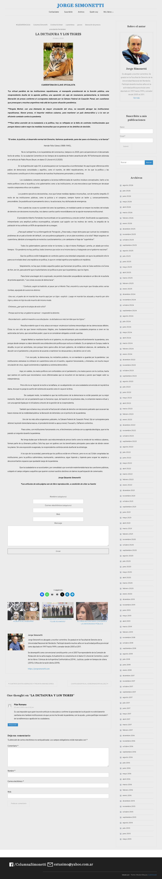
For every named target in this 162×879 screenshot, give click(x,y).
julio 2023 (126, 387)
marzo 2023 (127, 409)
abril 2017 (126, 719)
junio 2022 (127, 458)
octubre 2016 (128, 746)
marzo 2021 (127, 529)
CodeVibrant (152, 875)
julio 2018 (126, 659)
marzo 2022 (128, 474)
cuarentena (70, 25)
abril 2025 (127, 273)
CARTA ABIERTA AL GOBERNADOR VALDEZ (89, 684)
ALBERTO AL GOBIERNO (23, 621)
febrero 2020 (128, 588)
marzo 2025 (128, 278)
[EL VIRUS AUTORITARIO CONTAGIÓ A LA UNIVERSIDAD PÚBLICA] (92, 611)
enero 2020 (127, 594)
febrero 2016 (128, 790)
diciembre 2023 (129, 360)
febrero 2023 (128, 414)
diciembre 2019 (129, 599)
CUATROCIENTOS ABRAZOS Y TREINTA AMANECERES (32, 684)
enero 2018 (127, 670)
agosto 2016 (128, 757)
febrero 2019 (128, 632)
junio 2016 (126, 768)
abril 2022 (127, 469)
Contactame (54, 12)
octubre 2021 (128, 501)
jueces (79, 25)
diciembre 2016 (129, 736)
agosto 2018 (128, 654)
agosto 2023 (128, 381)
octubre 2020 (128, 545)
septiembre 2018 (129, 648)
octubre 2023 (128, 371)
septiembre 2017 (129, 692)
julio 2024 (127, 322)
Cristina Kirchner (56, 25)
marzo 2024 (128, 343)
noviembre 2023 (129, 365)
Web (58, 514)
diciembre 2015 (129, 801)
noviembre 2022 (129, 430)
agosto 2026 (128, 185)
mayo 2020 (127, 572)
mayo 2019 (127, 616)
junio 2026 (127, 196)
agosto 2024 (128, 316)
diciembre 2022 (129, 425)
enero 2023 (127, 420)
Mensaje (58, 523)
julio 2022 (127, 452)
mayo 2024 (127, 332)
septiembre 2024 (130, 311)
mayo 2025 (127, 267)
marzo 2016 (127, 785)
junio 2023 (127, 392)
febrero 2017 (128, 730)
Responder (13, 725)
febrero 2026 (128, 218)
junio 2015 (127, 834)
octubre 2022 (128, 436)
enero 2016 (127, 795)
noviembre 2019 (129, 605)
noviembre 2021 (129, 496)
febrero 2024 (128, 349)
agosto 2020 (128, 556)
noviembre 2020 (129, 539)
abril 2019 (126, 621)
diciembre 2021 (129, 490)
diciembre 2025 (129, 229)
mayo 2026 (127, 202)
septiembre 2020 (130, 550)
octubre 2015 (128, 812)
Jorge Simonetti (35, 635)
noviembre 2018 (129, 638)
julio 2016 (126, 763)
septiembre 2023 (130, 376)
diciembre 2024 (129, 294)
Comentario (13, 746)
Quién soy (94, 12)
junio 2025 (127, 262)
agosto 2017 (128, 697)
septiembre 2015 (129, 817)
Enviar (58, 551)
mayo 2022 (127, 463)
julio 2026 (126, 191)
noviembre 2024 (129, 300)
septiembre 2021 (129, 507)
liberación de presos (92, 25)
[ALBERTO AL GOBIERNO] (23, 611)
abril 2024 (127, 338)
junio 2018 (126, 665)
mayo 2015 (127, 839)
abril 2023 (127, 403)
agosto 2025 (128, 251)
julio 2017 (126, 703)
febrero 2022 (128, 480)
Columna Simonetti (40, 25)
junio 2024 (127, 327)
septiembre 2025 (130, 245)
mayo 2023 (127, 398)
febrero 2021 (128, 534)
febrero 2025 (128, 283)
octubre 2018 (128, 643)
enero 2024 (127, 354)
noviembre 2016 (129, 741)
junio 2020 (127, 567)
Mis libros (108, 12)
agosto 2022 (128, 447)
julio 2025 (127, 256)
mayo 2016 (127, 774)
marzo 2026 (127, 213)
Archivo (81, 12)
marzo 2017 (127, 725)
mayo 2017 (127, 714)
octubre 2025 (128, 240)
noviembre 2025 (129, 234)
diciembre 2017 (129, 676)
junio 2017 (126, 708)
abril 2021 (126, 523)
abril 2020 (127, 578)
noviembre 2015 (129, 806)
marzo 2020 (128, 583)
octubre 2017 (128, 687)
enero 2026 (127, 223)
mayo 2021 (127, 518)
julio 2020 (127, 561)
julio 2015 (126, 828)
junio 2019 (126, 610)
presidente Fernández (57, 30)
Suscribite (68, 12)
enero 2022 (127, 485)
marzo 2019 (127, 627)
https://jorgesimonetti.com (39, 669)
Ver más (136, 98)
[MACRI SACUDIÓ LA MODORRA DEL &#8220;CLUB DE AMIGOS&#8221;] (58, 610)
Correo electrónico (58, 505)
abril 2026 (127, 207)
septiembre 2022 (130, 441)
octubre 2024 (128, 305)
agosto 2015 (128, 823)
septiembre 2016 (129, 752)
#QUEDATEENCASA (23, 25)
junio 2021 (127, 512)
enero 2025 (127, 289)
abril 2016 (126, 779)
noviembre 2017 (129, 681)
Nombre (58, 497)
